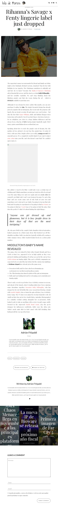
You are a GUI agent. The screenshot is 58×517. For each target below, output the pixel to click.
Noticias (37, 29)
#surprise (16, 358)
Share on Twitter (38, 367)
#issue (10, 358)
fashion (23, 358)
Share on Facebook (22, 367)
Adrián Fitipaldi (27, 29)
